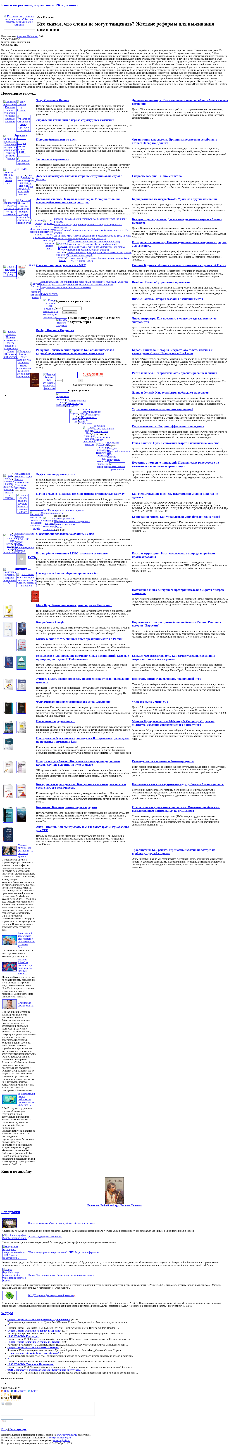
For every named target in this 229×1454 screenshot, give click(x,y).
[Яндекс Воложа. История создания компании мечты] (35, 297)
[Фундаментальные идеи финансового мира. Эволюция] (8, 713)
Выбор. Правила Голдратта (55, 330)
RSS (6, 1391)
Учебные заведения (64, 524)
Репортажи (86, 423)
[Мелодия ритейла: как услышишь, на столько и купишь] (9, 855)
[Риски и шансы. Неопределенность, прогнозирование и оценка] (34, 386)
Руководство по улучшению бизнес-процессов (163, 761)
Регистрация (17, 1429)
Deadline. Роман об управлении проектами (161, 282)
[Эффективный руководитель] (117, 469)
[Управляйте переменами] (23, 163)
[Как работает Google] (8, 635)
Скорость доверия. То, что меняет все (157, 176)
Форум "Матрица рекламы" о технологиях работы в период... (61, 1275)
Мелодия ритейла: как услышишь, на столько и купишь (25, 851)
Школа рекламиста (104, 428)
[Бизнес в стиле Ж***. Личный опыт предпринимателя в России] (21, 634)
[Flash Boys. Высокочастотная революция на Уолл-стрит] (34, 601)
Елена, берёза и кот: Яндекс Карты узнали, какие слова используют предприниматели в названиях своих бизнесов (77, 286)
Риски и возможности (21, 480)
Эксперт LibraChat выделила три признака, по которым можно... (25, 966)
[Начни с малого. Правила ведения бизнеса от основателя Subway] (22, 512)
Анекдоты (19, 550)
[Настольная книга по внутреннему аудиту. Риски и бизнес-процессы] (21, 772)
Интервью (99, 425)
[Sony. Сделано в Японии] (21, 110)
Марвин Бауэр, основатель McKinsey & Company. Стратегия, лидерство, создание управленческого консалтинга (173, 723)
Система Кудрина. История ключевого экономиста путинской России (179, 265)
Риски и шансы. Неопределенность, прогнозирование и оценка (174, 373)
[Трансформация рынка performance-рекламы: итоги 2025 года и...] (9, 1104)
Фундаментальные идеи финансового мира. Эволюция (73, 701)
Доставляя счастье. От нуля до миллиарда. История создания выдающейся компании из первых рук (78, 200)
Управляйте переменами (52, 159)
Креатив (111, 456)
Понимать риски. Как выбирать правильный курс (166, 678)
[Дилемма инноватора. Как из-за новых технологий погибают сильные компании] (10, 121)
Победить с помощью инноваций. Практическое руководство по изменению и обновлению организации (175, 464)
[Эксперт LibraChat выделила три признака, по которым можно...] (9, 971)
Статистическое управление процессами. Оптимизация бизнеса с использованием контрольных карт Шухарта (176, 809)
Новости (85, 409)
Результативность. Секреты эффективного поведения (168, 426)
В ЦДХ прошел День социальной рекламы (51, 1295)
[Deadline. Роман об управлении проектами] (21, 278)
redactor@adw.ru (61, 1440)
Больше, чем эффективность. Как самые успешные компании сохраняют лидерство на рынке (173, 657)
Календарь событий (64, 518)
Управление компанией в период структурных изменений (75, 120)
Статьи (84, 420)
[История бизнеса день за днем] (21, 151)
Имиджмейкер (22, 473)
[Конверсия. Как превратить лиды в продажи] (8, 821)
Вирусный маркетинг (118, 451)
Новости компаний (91, 411)
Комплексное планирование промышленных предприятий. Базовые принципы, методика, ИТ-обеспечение (82, 657)
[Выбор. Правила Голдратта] (62, 325)
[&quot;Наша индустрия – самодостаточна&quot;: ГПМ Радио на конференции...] (15, 1258)
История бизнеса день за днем (56, 139)
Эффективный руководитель (55, 474)
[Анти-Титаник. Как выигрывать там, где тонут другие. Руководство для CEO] (21, 821)
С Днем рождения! (24, 547)
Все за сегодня (75, 403)
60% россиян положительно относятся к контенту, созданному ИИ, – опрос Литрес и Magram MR (94, 242)
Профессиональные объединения (72, 521)
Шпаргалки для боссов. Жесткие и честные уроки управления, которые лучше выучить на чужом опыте (78, 763)
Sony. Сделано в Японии (52, 100)
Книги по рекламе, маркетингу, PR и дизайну (39, 5)
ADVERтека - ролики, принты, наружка (62, 510)
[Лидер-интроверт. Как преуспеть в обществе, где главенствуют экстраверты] (50, 317)
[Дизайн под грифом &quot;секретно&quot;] (15, 1238)
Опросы (18, 542)
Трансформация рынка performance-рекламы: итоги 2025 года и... (26, 1099)
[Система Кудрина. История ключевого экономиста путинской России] (62, 260)
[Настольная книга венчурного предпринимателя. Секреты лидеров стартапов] (26, 585)
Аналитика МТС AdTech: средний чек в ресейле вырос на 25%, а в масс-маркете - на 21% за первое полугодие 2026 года (93, 237)
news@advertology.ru (60, 1437)
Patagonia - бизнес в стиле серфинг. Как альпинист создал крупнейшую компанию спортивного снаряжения (75, 351)
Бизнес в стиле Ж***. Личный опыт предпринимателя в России (79, 638)
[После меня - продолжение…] (8, 732)
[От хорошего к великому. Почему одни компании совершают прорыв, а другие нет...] (49, 248)
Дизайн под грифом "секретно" (45, 1236)
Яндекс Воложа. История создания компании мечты (167, 298)
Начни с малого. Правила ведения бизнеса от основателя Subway (80, 493)
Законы (58, 527)
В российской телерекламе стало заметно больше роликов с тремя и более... (26, 940)
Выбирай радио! (23, 476)
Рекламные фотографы (20, 486)
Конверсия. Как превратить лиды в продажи (66, 807)
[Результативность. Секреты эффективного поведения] (79, 421)
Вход (4, 1429)
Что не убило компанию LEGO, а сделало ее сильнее (71, 553)
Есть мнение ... (89, 417)
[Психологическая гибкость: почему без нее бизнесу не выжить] (9, 1228)
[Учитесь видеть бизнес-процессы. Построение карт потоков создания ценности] (8, 689)
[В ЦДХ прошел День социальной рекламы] (9, 1300)
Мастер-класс (101, 431)
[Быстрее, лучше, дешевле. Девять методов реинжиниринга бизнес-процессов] (38, 237)
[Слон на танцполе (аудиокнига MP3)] (10, 275)
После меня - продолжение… (55, 721)
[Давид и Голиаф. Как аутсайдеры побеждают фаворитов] (49, 388)
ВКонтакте (20, 1391)
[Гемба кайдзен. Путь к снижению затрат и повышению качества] (89, 444)
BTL (109, 454)
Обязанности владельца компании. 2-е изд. (65, 533)
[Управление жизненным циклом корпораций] (63, 404)
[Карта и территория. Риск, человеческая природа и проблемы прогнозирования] (13, 552)
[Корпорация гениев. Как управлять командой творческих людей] (36, 528)
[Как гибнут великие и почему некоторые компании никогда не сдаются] (9, 498)
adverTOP (72, 406)
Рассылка (49, 294)
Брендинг (112, 448)
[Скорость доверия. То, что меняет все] (8, 183)
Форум (7, 1313)
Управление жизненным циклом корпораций (162, 409)
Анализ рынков (102, 437)
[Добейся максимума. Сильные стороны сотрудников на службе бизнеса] (23, 194)
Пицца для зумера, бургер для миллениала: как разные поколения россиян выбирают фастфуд (96, 248)
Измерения (113, 442)
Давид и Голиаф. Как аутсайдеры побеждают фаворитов (170, 392)
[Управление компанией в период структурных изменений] (23, 130)
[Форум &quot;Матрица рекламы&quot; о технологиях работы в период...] (15, 1280)
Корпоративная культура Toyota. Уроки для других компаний (174, 199)
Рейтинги (99, 440)
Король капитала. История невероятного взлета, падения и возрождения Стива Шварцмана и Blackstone (172, 351)
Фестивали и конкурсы (53, 513)
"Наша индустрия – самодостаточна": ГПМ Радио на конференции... (64, 1252)
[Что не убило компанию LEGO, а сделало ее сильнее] (21, 564)
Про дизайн (113, 459)
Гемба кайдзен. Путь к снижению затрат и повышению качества (175, 443)
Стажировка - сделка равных (25, 1004)
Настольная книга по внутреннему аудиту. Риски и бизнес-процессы (178, 784)
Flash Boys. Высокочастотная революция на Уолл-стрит (74, 605)
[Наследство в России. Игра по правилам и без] (9, 583)
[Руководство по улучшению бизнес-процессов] (8, 749)
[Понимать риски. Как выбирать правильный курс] (21, 668)
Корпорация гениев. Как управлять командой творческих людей (176, 516)
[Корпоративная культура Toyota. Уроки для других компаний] (11, 214)
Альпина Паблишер (27, 36)
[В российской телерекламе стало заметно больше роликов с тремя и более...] (9, 945)
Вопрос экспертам (90, 414)
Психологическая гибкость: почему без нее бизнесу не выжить (61, 1223)
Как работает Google (50, 622)
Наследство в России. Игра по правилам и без (67, 573)
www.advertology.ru (67, 1434)
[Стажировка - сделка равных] (9, 1009)
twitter (34, 1391)
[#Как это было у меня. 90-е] (21, 689)
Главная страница (76, 400)
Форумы (19, 544)
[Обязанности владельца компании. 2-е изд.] (50, 529)
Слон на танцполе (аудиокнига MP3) (61, 265)
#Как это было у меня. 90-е (150, 701)
